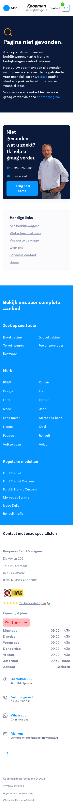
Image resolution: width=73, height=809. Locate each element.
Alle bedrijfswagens (24, 226)
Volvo (43, 444)
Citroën (44, 382)
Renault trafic (13, 513)
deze (43, 76)
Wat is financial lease (25, 233)
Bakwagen (10, 353)
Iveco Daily (11, 505)
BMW (7, 382)
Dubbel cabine (49, 337)
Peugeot (9, 435)
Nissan (8, 426)
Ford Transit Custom (18, 481)
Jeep (42, 409)
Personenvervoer (51, 345)
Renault (44, 435)
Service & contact (23, 255)
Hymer (44, 400)
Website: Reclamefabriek (19, 800)
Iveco (7, 409)
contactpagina (48, 97)
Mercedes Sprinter (17, 497)
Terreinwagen (13, 345)
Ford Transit (12, 473)
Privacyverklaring (13, 786)
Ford (6, 400)
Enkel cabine (12, 337)
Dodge (8, 391)
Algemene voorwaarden (18, 793)
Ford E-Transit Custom (20, 489)
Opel (42, 426)
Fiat (42, 391)
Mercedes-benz (50, 418)
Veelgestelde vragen (25, 240)
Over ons (16, 247)
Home (14, 262)
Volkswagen (12, 444)
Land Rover (11, 418)
